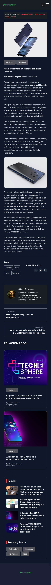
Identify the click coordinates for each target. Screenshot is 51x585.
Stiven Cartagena (13, 77)
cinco (17, 268)
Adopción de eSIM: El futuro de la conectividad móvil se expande (21, 458)
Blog (14, 14)
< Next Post (10, 312)
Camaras (8, 268)
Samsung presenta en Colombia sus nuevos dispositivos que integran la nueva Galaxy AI (32, 503)
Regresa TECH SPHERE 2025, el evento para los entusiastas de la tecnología (24, 397)
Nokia (7, 273)
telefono (15, 273)
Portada (8, 14)
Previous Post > (39, 327)
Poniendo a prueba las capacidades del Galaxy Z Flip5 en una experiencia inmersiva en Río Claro (32, 491)
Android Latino (13, 403)
